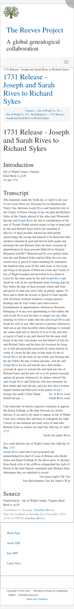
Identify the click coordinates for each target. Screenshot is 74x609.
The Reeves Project (34, 29)
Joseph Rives (36, 208)
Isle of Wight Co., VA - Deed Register (26, 114)
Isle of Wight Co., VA (49, 110)
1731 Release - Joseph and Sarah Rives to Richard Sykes (29, 88)
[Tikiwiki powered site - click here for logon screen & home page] (9, 12)
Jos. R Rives (56, 394)
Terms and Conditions (37, 599)
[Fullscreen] (70, 3)
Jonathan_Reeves (44, 510)
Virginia (29, 110)
